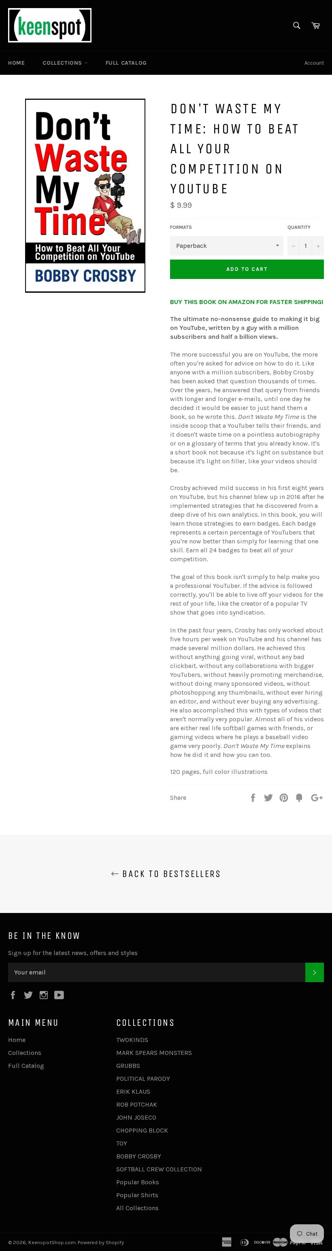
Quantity (299, 227)
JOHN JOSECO (136, 1117)
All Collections (137, 1208)
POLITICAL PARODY (143, 1078)
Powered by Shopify (101, 1242)
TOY (121, 1143)
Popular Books (137, 1182)
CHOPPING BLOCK (142, 1130)
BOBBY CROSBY (138, 1156)
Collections (63, 62)
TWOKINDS (132, 1040)
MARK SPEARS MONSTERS (154, 1053)
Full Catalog (126, 62)
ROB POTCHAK (136, 1104)
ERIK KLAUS (133, 1091)
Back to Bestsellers (170, 873)
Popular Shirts (137, 1195)
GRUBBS (128, 1065)
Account (314, 63)
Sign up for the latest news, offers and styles (73, 953)
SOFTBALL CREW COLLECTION (159, 1169)
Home (16, 62)
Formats (181, 227)
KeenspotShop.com (52, 1242)
